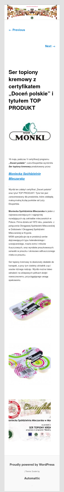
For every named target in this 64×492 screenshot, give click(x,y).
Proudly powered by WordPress (32, 464)
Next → (50, 46)
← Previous (17, 30)
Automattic (32, 478)
